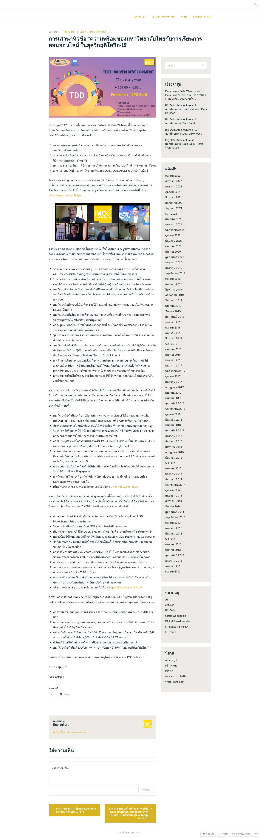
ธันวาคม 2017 (173, 365)
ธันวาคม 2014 (173, 479)
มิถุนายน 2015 (173, 457)
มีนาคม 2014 (173, 506)
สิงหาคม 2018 (173, 338)
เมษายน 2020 (173, 246)
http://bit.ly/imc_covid (125, 487)
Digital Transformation (93, 31)
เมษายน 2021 (173, 219)
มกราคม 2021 (173, 224)
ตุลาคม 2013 (173, 522)
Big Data (170, 610)
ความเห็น (146, 789)
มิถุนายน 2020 (173, 240)
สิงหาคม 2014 (173, 501)
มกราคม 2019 (173, 322)
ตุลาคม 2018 (173, 327)
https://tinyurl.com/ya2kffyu (65, 195)
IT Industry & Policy (177, 626)
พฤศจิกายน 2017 (175, 371)
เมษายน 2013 (173, 544)
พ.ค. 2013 (171, 539)
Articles (140, 16)
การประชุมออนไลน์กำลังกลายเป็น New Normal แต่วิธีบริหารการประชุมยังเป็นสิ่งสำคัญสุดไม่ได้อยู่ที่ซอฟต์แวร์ (129, 813)
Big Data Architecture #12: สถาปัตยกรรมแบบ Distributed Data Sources (186, 109)
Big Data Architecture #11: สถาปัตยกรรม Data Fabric (181, 121)
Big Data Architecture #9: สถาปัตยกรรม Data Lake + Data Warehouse (184, 143)
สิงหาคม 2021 (173, 197)
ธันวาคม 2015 (173, 436)
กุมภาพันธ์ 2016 (174, 430)
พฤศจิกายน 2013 (175, 517)
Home (184, 16)
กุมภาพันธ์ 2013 (174, 555)
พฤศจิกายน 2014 (175, 484)
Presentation (202, 16)
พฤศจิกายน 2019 (175, 273)
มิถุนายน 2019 (173, 300)
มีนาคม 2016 (173, 425)
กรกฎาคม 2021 (174, 202)
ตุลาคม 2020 (173, 235)
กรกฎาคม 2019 (174, 295)
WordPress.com (174, 682)
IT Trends (170, 632)
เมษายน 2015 (173, 468)
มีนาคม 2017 (173, 398)
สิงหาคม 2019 (173, 289)
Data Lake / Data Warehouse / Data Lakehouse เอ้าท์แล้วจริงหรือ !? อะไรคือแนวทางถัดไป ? (185, 95)
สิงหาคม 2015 (173, 446)
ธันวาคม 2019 (173, 268)
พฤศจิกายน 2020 (175, 230)
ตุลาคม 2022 (173, 175)
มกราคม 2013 (173, 560)
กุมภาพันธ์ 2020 (174, 257)
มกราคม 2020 (173, 262)
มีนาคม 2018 (173, 354)
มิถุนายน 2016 (173, 419)
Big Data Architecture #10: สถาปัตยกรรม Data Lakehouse (183, 131)
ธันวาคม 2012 (173, 566)
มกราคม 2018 (173, 360)
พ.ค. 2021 (171, 213)
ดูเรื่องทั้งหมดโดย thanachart (70, 732)
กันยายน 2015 (173, 441)
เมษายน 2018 (173, 349)
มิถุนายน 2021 (173, 208)
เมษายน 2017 (173, 392)
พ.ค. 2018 (171, 344)
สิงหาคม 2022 (173, 181)
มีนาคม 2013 (173, 550)
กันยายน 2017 (173, 382)
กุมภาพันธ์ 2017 (174, 403)
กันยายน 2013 (173, 528)
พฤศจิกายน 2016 (175, 408)
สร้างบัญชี (171, 660)
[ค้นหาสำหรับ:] (255, 4)
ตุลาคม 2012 (173, 571)
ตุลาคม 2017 (173, 376)
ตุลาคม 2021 (173, 192)
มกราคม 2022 (173, 186)
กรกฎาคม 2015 (174, 452)
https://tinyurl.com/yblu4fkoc (125, 587)
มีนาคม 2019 (173, 311)
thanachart (69, 31)
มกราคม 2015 (173, 474)
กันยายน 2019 (173, 284)
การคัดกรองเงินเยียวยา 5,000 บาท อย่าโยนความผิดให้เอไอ (76, 810)
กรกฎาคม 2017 (174, 387)
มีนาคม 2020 (173, 251)
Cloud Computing (163, 16)
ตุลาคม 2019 (173, 278)
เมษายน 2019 (173, 306)
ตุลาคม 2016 (173, 414)
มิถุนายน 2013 (173, 533)
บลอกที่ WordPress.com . (130, 832)
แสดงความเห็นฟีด (176, 676)
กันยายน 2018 (173, 333)
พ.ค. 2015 (171, 463)
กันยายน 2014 (173, 495)
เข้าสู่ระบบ (171, 665)
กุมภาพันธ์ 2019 (174, 316)
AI (166, 599)
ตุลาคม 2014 (173, 490)
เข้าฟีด (169, 671)
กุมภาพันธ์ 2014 (174, 512)
